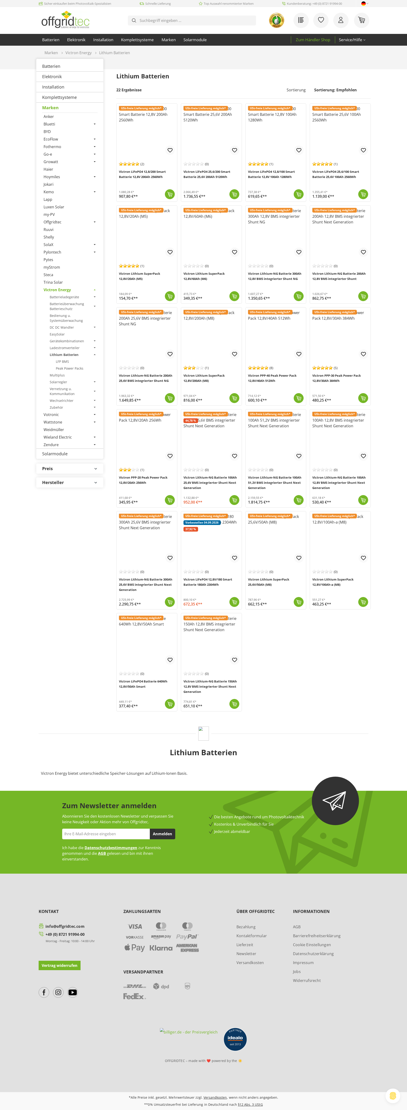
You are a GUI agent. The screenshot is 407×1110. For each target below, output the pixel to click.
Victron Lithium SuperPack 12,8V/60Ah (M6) (204, 276)
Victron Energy (57, 289)
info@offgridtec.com (65, 926)
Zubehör (56, 407)
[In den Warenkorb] (170, 194)
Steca (48, 274)
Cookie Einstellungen (312, 944)
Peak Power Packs (69, 368)
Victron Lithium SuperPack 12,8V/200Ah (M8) (204, 378)
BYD (47, 131)
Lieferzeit (244, 944)
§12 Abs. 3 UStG (250, 1104)
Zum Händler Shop (313, 39)
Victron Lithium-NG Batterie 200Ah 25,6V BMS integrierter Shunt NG (145, 378)
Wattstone (53, 422)
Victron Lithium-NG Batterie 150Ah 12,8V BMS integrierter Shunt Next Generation (210, 686)
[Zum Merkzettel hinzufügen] (170, 150)
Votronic (51, 414)
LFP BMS (62, 361)
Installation (53, 87)
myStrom (52, 267)
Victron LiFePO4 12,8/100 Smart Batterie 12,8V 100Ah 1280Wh (271, 174)
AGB (102, 853)
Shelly (49, 237)
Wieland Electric (58, 437)
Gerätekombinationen (67, 341)
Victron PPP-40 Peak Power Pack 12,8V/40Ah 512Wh (272, 378)
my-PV (49, 214)
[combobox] (196, 20)
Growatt (51, 161)
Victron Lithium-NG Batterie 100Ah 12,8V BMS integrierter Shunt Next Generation (339, 482)
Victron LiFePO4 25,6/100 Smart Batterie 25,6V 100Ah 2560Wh (335, 174)
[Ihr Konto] (341, 20)
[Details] (234, 602)
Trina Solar (53, 282)
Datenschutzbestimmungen (111, 847)
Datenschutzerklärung (313, 953)
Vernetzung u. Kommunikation (62, 391)
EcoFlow (51, 139)
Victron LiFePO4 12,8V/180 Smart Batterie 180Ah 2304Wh (207, 582)
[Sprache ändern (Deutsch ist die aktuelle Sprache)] (363, 4)
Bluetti (49, 124)
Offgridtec (52, 222)
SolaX (48, 244)
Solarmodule (55, 453)
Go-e (48, 154)
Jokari (48, 184)
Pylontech (52, 252)
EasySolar (57, 334)
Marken (50, 107)
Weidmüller (54, 429)
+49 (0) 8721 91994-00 (65, 934)
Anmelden (162, 833)
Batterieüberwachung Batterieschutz (67, 306)
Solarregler (58, 382)
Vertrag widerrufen (59, 965)
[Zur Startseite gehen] (65, 19)
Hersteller (53, 482)
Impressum (303, 962)
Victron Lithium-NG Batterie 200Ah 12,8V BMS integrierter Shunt (339, 276)
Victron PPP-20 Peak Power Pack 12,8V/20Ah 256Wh (143, 480)
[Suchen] (134, 20)
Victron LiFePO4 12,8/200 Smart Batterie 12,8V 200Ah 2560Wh (142, 174)
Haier (48, 169)
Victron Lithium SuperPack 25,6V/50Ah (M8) (268, 582)
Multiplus (57, 375)
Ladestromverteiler (65, 348)
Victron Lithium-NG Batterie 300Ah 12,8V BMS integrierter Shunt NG (274, 276)
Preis (47, 468)
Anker (49, 116)
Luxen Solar (54, 207)
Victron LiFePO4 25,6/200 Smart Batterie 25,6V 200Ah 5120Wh (206, 174)
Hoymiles (52, 176)
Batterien (51, 66)
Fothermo (52, 146)
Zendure (51, 444)
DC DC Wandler (62, 327)
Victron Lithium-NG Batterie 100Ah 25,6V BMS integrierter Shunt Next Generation (210, 482)
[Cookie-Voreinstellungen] (393, 1096)
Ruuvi (48, 229)
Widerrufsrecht (307, 980)
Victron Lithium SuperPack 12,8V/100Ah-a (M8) (333, 582)
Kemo (49, 191)
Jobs (297, 971)
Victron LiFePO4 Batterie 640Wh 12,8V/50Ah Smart (143, 684)
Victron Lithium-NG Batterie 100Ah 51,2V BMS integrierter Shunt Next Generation (274, 482)
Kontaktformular (251, 935)
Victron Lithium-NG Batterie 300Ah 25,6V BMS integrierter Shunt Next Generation (145, 584)
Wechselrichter (61, 400)
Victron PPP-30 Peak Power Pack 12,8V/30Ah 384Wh (336, 378)
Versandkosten (250, 962)
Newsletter (246, 953)
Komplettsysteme (59, 97)
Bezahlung (246, 926)
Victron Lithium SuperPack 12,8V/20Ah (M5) (139, 276)
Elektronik (52, 76)
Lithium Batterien (64, 354)
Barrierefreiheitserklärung (317, 935)
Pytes (48, 259)
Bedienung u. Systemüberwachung (66, 318)
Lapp (48, 199)
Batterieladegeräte (64, 297)
